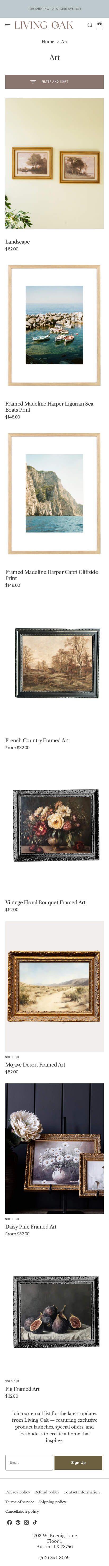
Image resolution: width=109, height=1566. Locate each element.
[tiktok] (35, 1522)
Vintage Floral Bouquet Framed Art (45, 902)
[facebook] (9, 1522)
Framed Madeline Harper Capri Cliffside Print (51, 575)
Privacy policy (17, 1492)
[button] (9, 25)
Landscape (17, 242)
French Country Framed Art (37, 740)
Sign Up (78, 1462)
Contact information (81, 1492)
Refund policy (46, 1492)
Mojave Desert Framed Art (35, 1065)
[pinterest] (18, 1522)
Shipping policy (52, 1502)
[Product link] (54, 163)
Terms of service (19, 1502)
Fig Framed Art (22, 1389)
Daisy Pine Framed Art (31, 1227)
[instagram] (26, 1522)
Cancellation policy (22, 1511)
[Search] (90, 25)
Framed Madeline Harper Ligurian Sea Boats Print (49, 407)
